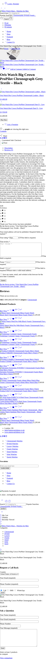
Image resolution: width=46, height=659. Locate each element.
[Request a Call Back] (6, 502)
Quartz (6, 538)
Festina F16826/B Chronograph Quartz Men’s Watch (19, 353)
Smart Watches (12, 452)
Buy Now (4, 120)
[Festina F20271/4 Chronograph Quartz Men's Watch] (23, 389)
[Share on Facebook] (2, 138)
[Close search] (2, 513)
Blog (8, 39)
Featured (10, 37)
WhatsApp (20, 590)
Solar (6, 542)
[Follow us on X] (1, 436)
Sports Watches (12, 457)
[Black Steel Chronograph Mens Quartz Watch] (23, 313)
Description (8, 148)
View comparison (6, 658)
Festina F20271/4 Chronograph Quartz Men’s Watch (19, 391)
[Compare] (20, 311)
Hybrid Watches (12, 444)
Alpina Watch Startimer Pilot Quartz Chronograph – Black (20, 412)
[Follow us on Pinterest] (4, 436)
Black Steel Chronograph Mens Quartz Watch (16, 315)
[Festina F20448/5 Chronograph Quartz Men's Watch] (23, 359)
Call (4, 590)
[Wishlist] (2, 69)
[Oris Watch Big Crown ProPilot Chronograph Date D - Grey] (1, 102)
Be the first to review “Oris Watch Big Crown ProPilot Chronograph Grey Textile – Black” (19, 285)
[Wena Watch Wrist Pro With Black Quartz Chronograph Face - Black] (23, 322)
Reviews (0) (8, 150)
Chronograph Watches (14, 441)
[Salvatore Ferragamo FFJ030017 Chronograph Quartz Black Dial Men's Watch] (23, 369)
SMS (11, 590)
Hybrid (27, 15)
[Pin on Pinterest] (4, 138)
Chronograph (15, 49)
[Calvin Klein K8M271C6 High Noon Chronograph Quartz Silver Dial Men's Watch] (23, 398)
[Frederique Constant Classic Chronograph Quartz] (23, 334)
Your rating (4, 238)
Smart (6, 540)
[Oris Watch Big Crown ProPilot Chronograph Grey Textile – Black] (23, 62)
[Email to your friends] (6, 138)
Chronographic (18, 15)
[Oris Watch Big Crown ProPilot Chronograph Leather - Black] (1, 90)
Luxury (7, 536)
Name (3, 262)
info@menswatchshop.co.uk (14, 430)
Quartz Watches (12, 449)
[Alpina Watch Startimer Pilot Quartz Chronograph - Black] (23, 410)
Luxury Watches (12, 446)
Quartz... (33, 15)
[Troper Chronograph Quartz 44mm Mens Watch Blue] (23, 380)
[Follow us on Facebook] (2, 436)
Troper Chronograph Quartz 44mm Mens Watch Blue (19, 382)
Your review (5, 242)
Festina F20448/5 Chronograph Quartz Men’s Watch (19, 361)
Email (2, 268)
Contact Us (11, 42)
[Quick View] (16, 311)
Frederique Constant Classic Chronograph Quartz (17, 336)
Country (3, 572)
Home (9, 31)
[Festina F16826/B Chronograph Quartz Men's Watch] (23, 351)
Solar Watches (12, 454)
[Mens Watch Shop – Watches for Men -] (14, 11)
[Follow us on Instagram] (6, 436)
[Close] (1, 515)
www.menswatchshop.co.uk (14, 432)
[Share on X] (1, 138)
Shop (8, 34)
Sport (6, 544)
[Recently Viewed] (9, 502)
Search (6, 19)
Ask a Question (12, 124)
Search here (4, 13)
